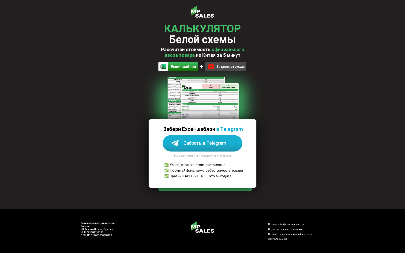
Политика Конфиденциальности (286, 224)
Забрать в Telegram (205, 143)
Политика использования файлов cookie (290, 234)
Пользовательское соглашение (285, 229)
